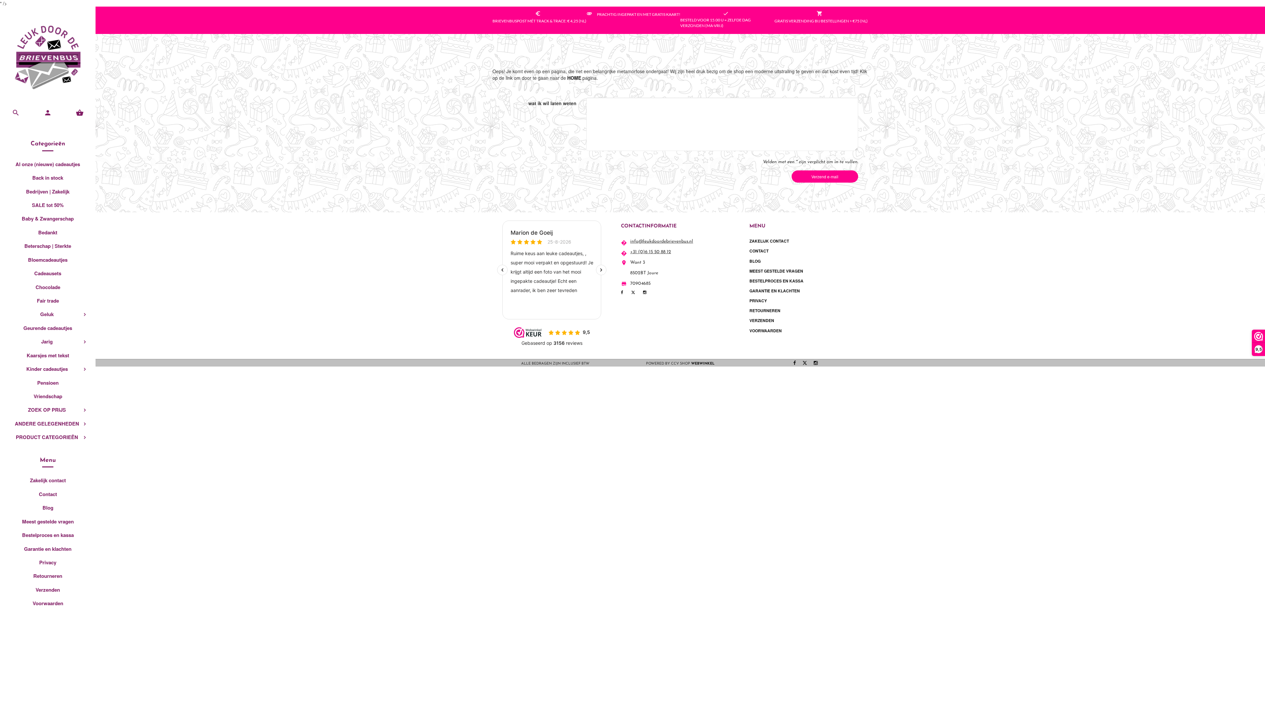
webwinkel (703, 364)
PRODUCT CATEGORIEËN (47, 437)
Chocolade (48, 287)
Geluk (47, 314)
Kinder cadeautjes (47, 368)
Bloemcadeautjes (48, 259)
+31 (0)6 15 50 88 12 (650, 252)
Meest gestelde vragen (48, 521)
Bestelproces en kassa (48, 535)
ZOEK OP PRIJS (47, 409)
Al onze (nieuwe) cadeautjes (47, 164)
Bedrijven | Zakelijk (48, 191)
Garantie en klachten (47, 548)
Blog (47, 507)
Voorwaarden (48, 603)
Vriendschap (48, 396)
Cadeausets (47, 273)
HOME (574, 77)
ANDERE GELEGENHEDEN (47, 423)
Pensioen (48, 382)
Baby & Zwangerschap (48, 218)
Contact (48, 494)
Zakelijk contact (48, 480)
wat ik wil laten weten (552, 103)
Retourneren (47, 575)
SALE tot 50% (48, 205)
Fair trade (48, 300)
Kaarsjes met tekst (48, 355)
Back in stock (47, 177)
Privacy (47, 562)
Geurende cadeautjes (47, 328)
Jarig (47, 341)
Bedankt (47, 232)
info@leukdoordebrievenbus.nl (661, 241)
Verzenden (48, 589)
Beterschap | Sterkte (47, 246)
